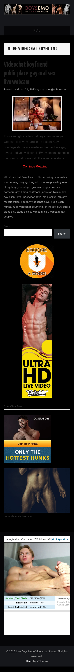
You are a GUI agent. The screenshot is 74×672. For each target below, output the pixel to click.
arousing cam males (55, 177)
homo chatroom (30, 191)
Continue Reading (37, 166)
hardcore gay (12, 191)
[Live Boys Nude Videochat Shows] (37, 8)
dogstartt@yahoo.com (53, 89)
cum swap (46, 182)
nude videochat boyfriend (28, 206)
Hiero (29, 661)
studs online (24, 211)
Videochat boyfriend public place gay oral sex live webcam (30, 73)
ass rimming (11, 182)
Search (8, 226)
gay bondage (22, 187)
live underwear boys (29, 196)
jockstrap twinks (51, 191)
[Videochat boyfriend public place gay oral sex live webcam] (37, 113)
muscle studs (12, 201)
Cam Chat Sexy (13, 406)
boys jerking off (29, 182)
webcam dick (40, 211)
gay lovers (38, 187)
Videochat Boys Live (21, 177)
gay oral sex (53, 187)
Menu (37, 30)
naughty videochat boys (35, 201)
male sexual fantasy (54, 196)
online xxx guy (52, 206)
